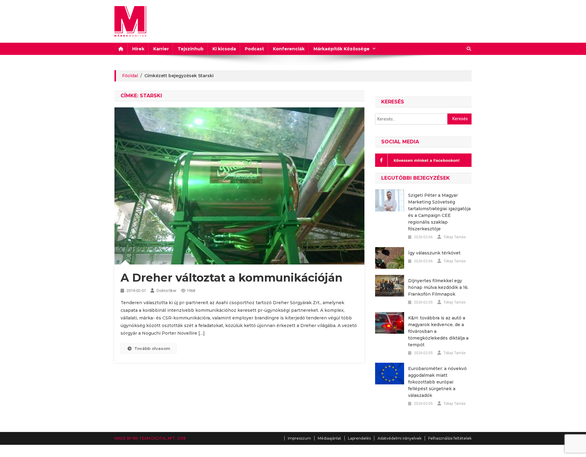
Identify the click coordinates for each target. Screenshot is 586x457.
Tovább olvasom (152, 348)
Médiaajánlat (329, 438)
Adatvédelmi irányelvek (399, 438)
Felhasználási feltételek (450, 438)
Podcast (254, 49)
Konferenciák (289, 49)
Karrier (161, 49)
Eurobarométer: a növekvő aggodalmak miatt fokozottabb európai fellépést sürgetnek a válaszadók (437, 382)
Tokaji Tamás (454, 237)
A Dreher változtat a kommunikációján (231, 277)
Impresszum (299, 438)
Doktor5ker (166, 290)
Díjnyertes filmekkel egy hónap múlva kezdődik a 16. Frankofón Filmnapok (438, 287)
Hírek (138, 49)
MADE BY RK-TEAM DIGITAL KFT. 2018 (150, 438)
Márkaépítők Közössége (341, 49)
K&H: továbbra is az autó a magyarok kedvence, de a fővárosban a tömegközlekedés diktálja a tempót (438, 331)
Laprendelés (359, 438)
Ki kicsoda (224, 49)
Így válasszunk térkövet (434, 253)
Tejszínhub (191, 49)
